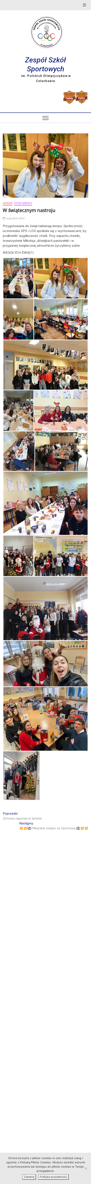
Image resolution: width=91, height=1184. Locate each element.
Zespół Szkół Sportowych (45, 64)
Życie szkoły (23, 203)
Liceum (7, 203)
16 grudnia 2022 (15, 218)
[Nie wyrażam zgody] (86, 1168)
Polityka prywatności (53, 1176)
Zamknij (29, 1176)
